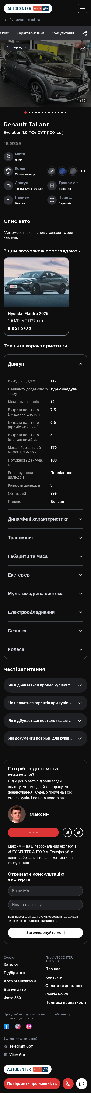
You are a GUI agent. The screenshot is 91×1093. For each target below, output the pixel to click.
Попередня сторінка (24, 19)
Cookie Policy (57, 994)
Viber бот (17, 1054)
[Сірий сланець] (73, 171)
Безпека (17, 631)
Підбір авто (14, 973)
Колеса (16, 649)
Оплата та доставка (64, 986)
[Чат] (81, 1083)
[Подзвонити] (68, 1083)
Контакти (54, 977)
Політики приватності (41, 921)
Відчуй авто (15, 989)
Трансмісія (20, 537)
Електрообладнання (31, 612)
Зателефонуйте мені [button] (45, 932)
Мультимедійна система (36, 593)
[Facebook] (6, 1026)
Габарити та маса (28, 556)
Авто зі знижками (20, 981)
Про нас (53, 969)
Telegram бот (21, 1046)
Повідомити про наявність (32, 1083)
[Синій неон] (62, 171)
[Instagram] (29, 1026)
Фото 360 (12, 998)
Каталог (11, 964)
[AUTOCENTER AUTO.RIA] (28, 8)
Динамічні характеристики (38, 519)
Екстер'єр (19, 575)
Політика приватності (66, 1002)
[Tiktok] (18, 1026)
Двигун (16, 364)
